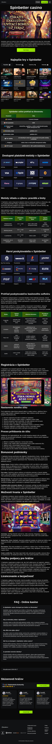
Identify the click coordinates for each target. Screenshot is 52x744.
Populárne (5, 64)
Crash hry (31, 64)
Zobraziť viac (26, 711)
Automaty (44, 64)
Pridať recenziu (43, 685)
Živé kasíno (18, 64)
